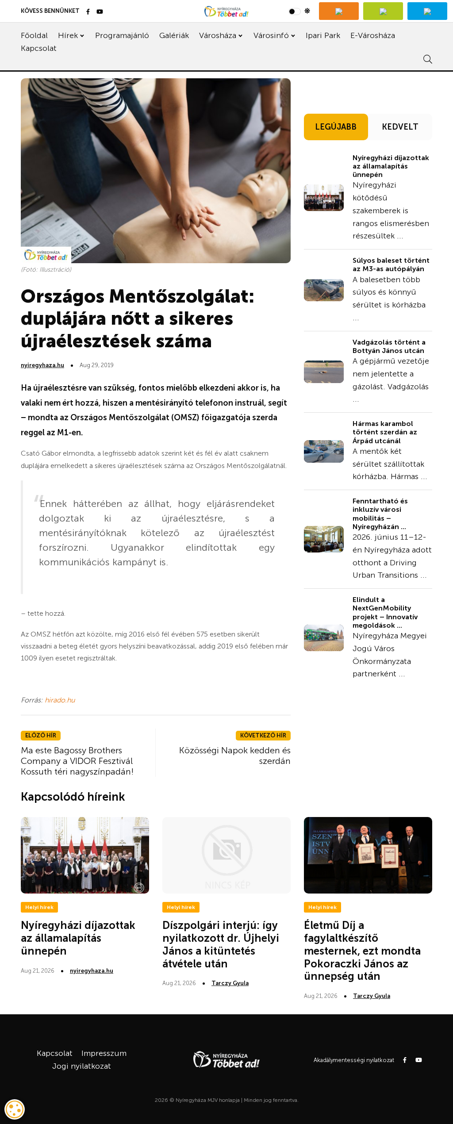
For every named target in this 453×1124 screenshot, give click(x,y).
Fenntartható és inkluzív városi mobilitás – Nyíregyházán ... (380, 514)
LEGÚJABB (336, 127)
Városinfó (271, 35)
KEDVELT (400, 127)
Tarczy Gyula (230, 983)
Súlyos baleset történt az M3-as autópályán (391, 264)
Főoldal (34, 35)
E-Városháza (372, 35)
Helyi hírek (39, 907)
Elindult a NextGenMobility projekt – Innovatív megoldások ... (385, 612)
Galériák (174, 35)
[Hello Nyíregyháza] (427, 11)
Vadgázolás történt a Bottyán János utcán (389, 346)
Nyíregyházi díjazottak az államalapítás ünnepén (391, 166)
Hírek (68, 35)
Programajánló (122, 35)
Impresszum (104, 1053)
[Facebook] (88, 12)
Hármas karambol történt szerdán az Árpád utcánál (385, 432)
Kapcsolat (39, 48)
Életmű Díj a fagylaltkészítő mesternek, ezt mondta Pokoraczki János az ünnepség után (362, 950)
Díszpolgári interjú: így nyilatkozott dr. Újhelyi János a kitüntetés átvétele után (220, 944)
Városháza (217, 35)
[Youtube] (99, 12)
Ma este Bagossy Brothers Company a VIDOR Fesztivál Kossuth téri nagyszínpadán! (77, 761)
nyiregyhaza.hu (42, 365)
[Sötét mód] (299, 11)
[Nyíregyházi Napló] (383, 11)
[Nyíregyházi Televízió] (339, 11)
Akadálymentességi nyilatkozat (354, 1060)
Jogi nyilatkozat (81, 1066)
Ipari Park (323, 35)
